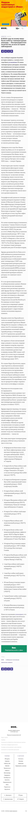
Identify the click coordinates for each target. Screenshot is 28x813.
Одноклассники (8, 799)
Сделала (7, 761)
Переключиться (7, 782)
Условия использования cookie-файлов (11, 747)
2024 (2, 659)
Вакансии (20, 763)
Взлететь (7, 780)
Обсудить (7, 758)
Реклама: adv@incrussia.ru (14, 730)
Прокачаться (7, 768)
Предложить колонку (20, 765)
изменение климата (6, 662)
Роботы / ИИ (7, 763)
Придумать (7, 775)
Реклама (21, 761)
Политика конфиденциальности (9, 744)
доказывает (19, 614)
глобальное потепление (12, 659)
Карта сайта (4, 737)
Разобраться (7, 777)
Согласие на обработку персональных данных (13, 742)
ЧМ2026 (7, 765)
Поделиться (7, 787)
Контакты (20, 758)
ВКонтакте (8, 795)
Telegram (21, 799)
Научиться (7, 789)
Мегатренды (7, 773)
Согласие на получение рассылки (10, 749)
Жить (7, 784)
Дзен (21, 795)
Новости (3, 36)
